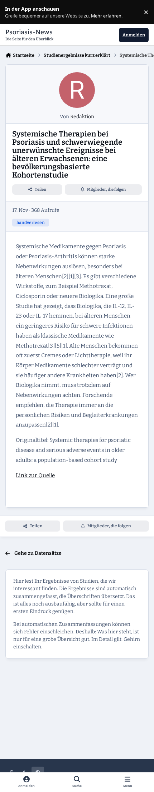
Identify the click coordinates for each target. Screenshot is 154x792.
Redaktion (82, 117)
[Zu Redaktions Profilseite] (77, 90)
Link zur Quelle (35, 475)
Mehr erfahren (17, 12)
